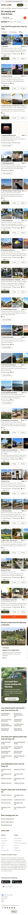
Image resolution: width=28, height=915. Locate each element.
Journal (3, 843)
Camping (25, 8)
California (14, 8)
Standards (16, 848)
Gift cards (3, 838)
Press (2, 848)
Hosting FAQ (17, 850)
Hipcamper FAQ (5, 850)
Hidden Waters (15, 650)
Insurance (16, 845)
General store (4, 840)
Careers (3, 845)
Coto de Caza (19, 8)
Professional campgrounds (20, 843)
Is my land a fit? (17, 840)
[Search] (24, 18)
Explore (2, 8)
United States (8, 8)
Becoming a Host (18, 838)
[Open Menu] (25, 5)
